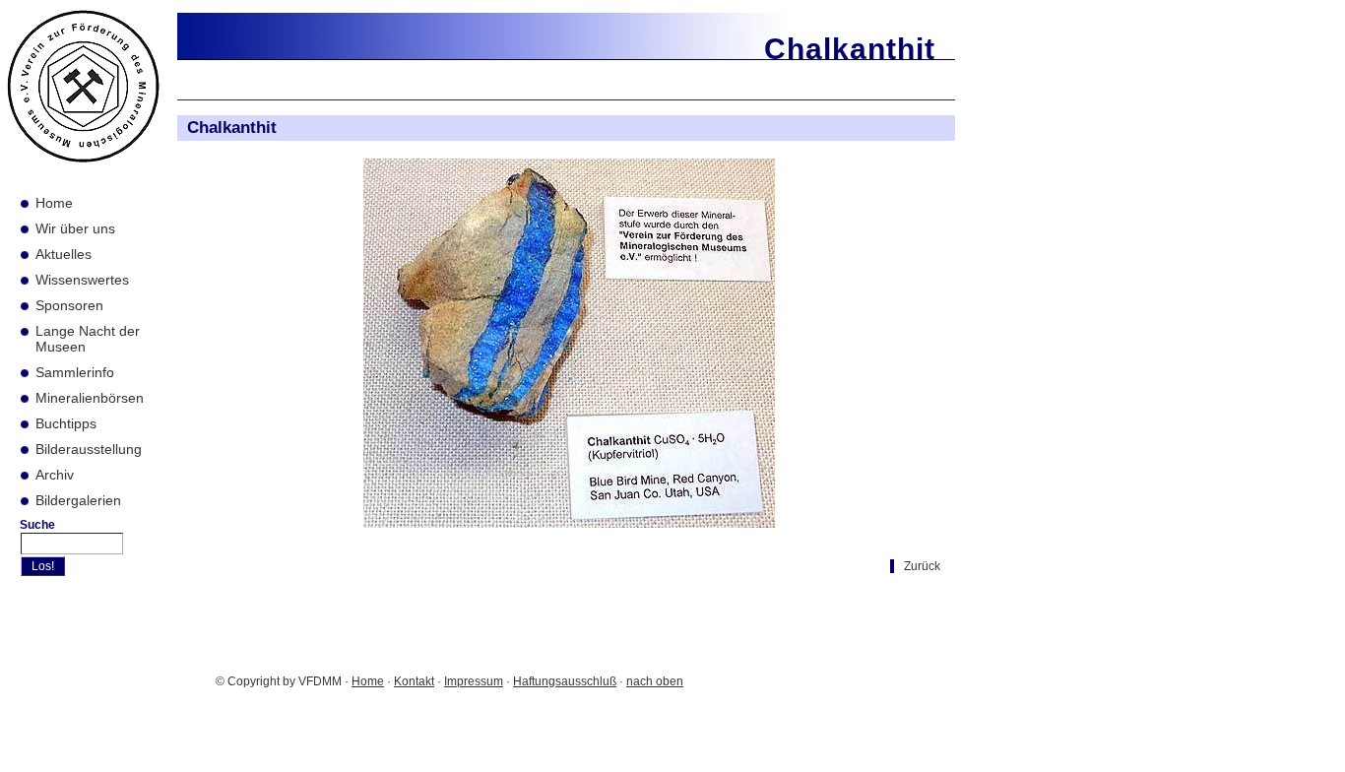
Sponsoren (69, 305)
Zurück (922, 566)
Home (54, 203)
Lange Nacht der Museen (87, 338)
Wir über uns (75, 228)
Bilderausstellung (88, 449)
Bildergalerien (78, 500)
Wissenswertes (82, 280)
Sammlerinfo (74, 372)
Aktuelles (63, 254)
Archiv (54, 474)
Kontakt (414, 681)
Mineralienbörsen (89, 398)
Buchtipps (65, 423)
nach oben (654, 681)
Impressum (473, 681)
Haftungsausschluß (564, 681)
